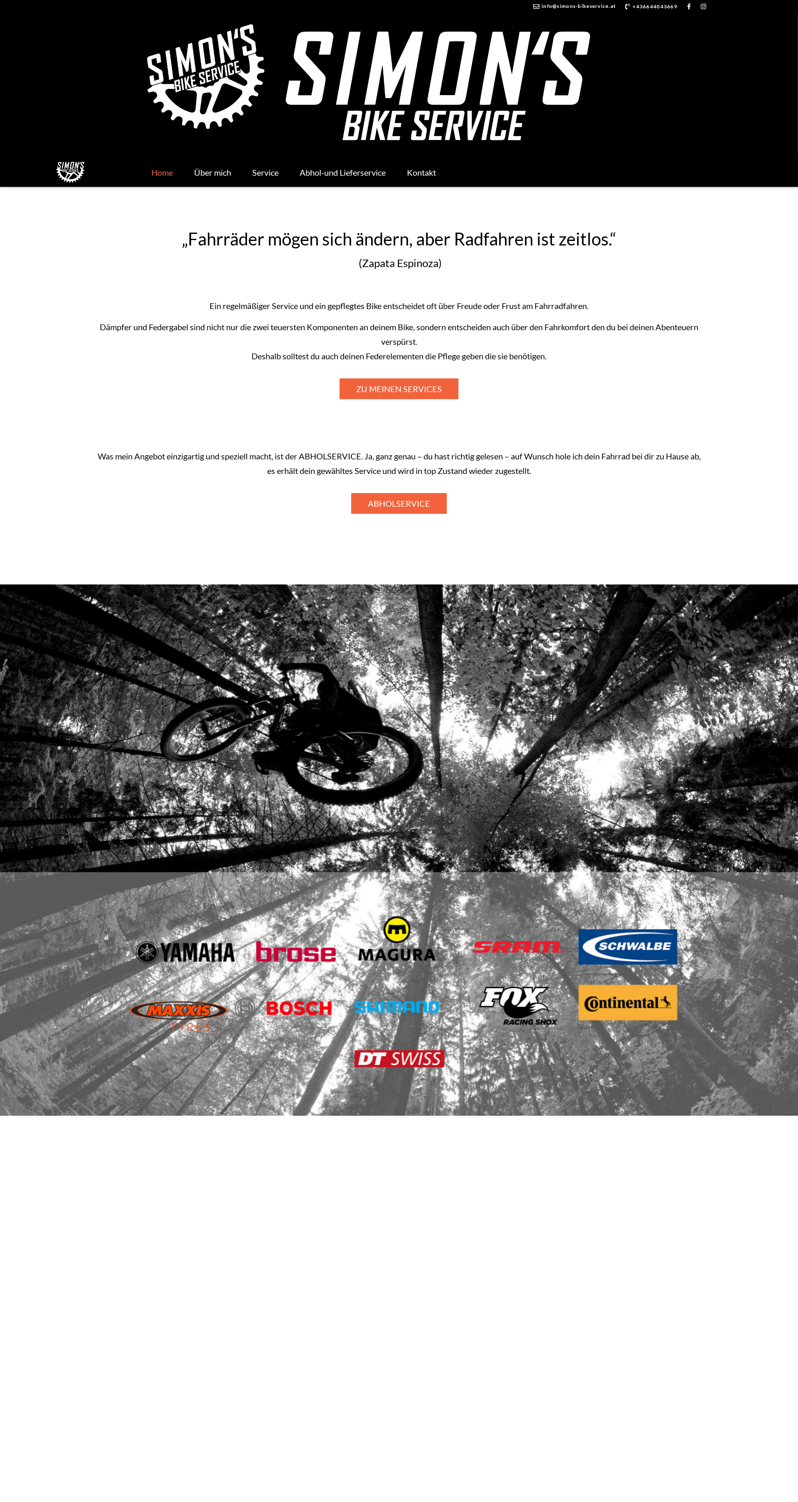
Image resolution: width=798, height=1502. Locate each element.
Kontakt (421, 172)
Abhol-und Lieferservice (343, 172)
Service (265, 172)
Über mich (212, 172)
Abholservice (399, 503)
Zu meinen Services (399, 389)
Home (162, 172)
